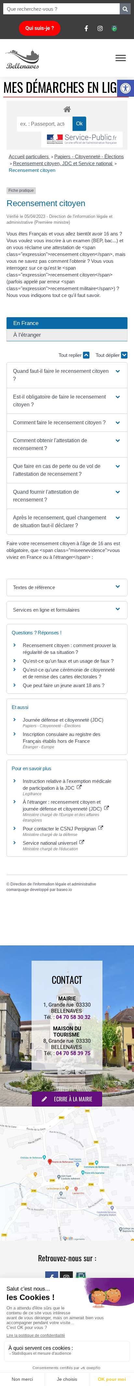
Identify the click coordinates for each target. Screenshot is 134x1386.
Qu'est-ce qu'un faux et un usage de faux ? (68, 661)
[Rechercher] (125, 8)
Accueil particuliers (29, 156)
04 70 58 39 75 (73, 1053)
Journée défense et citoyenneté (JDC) (63, 720)
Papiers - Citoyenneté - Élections (89, 156)
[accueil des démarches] (67, 109)
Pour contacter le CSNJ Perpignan (60, 828)
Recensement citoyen (32, 170)
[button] (125, 88)
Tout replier (71, 355)
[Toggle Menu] (120, 58)
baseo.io (64, 889)
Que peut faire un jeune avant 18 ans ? (63, 685)
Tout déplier (108, 355)
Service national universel (50, 843)
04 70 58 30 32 (73, 1017)
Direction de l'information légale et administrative (53, 884)
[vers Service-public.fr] (82, 140)
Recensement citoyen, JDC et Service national (63, 163)
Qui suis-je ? (39, 28)
